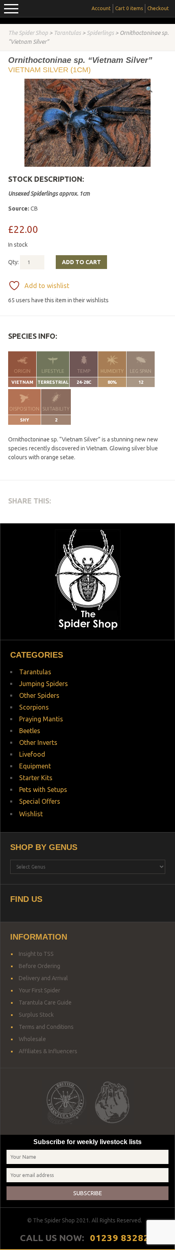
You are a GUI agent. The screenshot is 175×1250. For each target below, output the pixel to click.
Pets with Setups (43, 789)
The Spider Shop (28, 33)
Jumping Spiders (43, 683)
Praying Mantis (41, 719)
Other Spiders (39, 695)
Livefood (32, 754)
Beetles (29, 730)
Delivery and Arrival (43, 978)
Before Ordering (39, 966)
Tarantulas (67, 33)
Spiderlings (100, 33)
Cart (129, 8)
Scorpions (34, 707)
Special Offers (39, 801)
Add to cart (81, 262)
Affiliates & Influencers (48, 1051)
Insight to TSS (36, 954)
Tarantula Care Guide (45, 1002)
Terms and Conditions (46, 1027)
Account (101, 8)
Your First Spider (39, 990)
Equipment (35, 766)
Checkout (158, 8)
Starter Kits (35, 777)
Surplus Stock (36, 1014)
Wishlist (31, 814)
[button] (149, 89)
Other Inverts (38, 742)
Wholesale (32, 1039)
